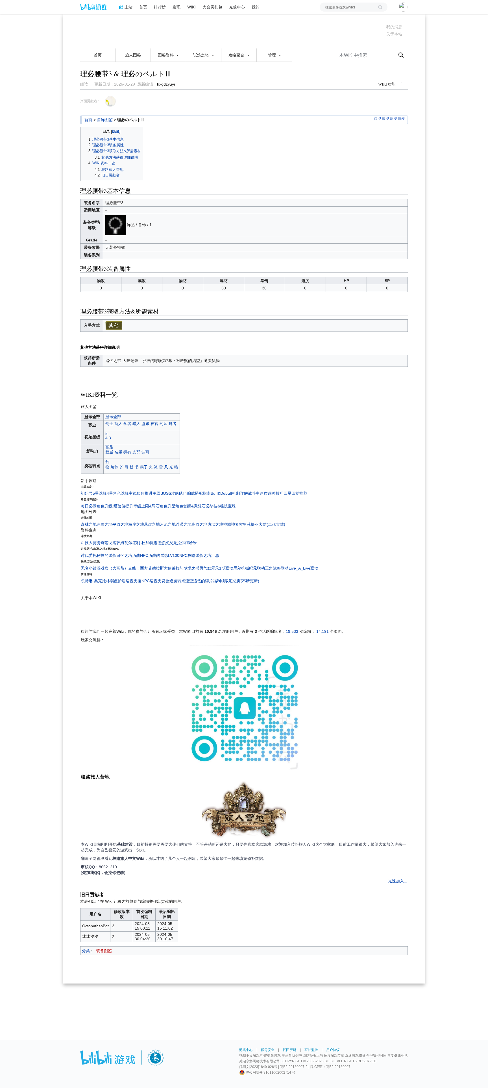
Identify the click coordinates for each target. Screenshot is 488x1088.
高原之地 (199, 524)
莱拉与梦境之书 (185, 568)
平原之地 (120, 524)
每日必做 (89, 506)
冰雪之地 (104, 524)
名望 (118, 452)
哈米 (193, 542)
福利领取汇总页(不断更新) (236, 581)
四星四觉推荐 (295, 493)
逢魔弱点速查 (181, 581)
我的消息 (394, 27)
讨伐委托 (89, 555)
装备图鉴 (104, 951)
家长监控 (311, 1050)
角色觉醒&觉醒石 (190, 506)
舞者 (173, 423)
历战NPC (140, 555)
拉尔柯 (183, 542)
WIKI (191, 7)
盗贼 (145, 423)
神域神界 (231, 524)
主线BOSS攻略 (165, 493)
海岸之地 (136, 524)
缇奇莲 (102, 542)
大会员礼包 (212, 7)
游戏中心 (246, 1050)
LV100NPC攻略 (181, 555)
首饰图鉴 (105, 119)
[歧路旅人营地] (244, 811)
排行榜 (160, 7)
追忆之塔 (124, 555)
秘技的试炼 (106, 555)
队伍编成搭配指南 (195, 493)
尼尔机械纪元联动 (249, 568)
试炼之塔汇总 (207, 555)
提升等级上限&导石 (142, 506)
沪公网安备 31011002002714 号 (270, 1072)
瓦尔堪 (130, 542)
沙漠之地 (183, 524)
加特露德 (153, 542)
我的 (256, 7)
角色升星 (167, 506)
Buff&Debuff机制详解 (229, 493)
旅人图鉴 (133, 55)
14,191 (322, 631)
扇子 (144, 467)
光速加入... (397, 881)
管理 (272, 55)
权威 (109, 452)
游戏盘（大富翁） (112, 568)
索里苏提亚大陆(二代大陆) (262, 524)
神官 (154, 423)
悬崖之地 (152, 524)
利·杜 (140, 542)
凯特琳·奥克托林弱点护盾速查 (107, 581)
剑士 (109, 423)
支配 (136, 452)
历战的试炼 (158, 555)
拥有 (127, 452)
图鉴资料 (166, 55)
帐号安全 (267, 1050)
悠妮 (165, 542)
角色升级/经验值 (111, 506)
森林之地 (89, 524)
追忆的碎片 (203, 581)
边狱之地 (215, 524)
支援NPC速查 (146, 581)
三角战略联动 (277, 568)
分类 (86, 951)
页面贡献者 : (89, 101)
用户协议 (333, 1050)
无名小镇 (89, 568)
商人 (118, 423)
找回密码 (289, 1050)
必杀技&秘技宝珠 (221, 506)
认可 (145, 452)
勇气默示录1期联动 (216, 568)
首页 (143, 7)
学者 (127, 423)
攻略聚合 (236, 55)
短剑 (114, 467)
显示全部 (113, 417)
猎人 (136, 423)
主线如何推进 (140, 493)
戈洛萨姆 (116, 542)
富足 (109, 447)
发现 (176, 7)
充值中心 (237, 7)
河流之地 (168, 524)
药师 (163, 423)
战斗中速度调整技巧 (266, 493)
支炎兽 (163, 581)
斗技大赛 (89, 542)
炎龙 (173, 542)
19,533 (292, 631)
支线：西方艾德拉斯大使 (150, 568)
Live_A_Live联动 (303, 568)
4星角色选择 (118, 493)
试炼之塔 (201, 55)
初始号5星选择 (94, 493)
